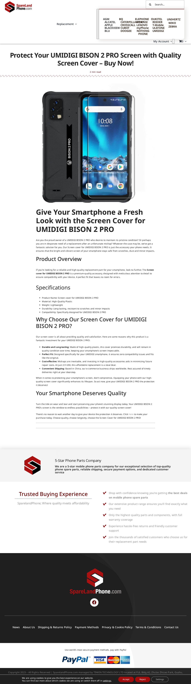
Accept (126, 679)
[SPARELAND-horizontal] (95, 569)
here (131, 414)
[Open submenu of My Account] (173, 41)
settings (107, 680)
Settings (160, 679)
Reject (143, 679)
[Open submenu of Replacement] (98, 24)
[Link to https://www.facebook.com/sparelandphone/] (94, 602)
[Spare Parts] (19, 1)
